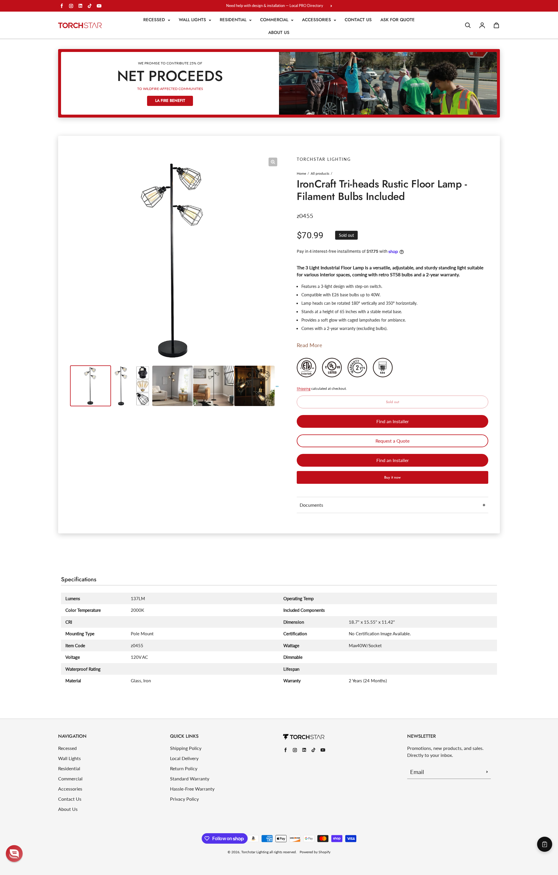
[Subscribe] (487, 771)
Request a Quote (392, 440)
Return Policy (183, 768)
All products (320, 173)
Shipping (303, 388)
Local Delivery (184, 758)
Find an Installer (392, 421)
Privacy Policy (184, 799)
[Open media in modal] (273, 162)
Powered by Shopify (315, 852)
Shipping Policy (185, 748)
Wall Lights (193, 20)
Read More (309, 345)
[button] (14, 853)
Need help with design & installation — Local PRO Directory (274, 5)
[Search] (467, 25)
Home (301, 173)
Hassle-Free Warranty (192, 788)
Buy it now (392, 477)
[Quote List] (544, 844)
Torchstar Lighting (255, 852)
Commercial (275, 20)
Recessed (155, 20)
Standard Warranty (189, 778)
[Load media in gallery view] (90, 386)
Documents (311, 505)
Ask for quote (397, 20)
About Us (278, 32)
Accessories (317, 20)
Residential (234, 20)
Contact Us (358, 20)
